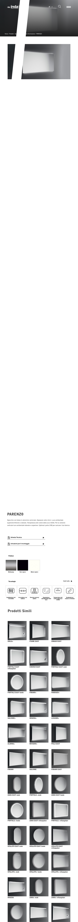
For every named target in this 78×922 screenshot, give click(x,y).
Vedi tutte (66, 581)
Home (6, 34)
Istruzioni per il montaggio (20, 544)
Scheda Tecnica (16, 537)
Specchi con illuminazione (28, 34)
